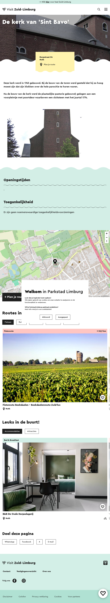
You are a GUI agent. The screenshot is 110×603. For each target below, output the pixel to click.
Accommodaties (12, 431)
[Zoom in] (107, 233)
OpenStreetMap (94, 296)
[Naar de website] (105, 519)
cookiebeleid (46, 309)
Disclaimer (7, 597)
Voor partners (74, 597)
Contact (6, 571)
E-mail (51, 542)
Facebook (26, 542)
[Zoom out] (107, 237)
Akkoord (46, 317)
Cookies (58, 597)
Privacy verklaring (40, 597)
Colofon (22, 597)
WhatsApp (9, 542)
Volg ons (6, 581)
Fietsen (8, 322)
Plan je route (49, 65)
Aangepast (63, 317)
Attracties (31, 431)
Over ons (47, 571)
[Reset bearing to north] (107, 241)
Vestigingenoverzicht (26, 571)
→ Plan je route (14, 297)
